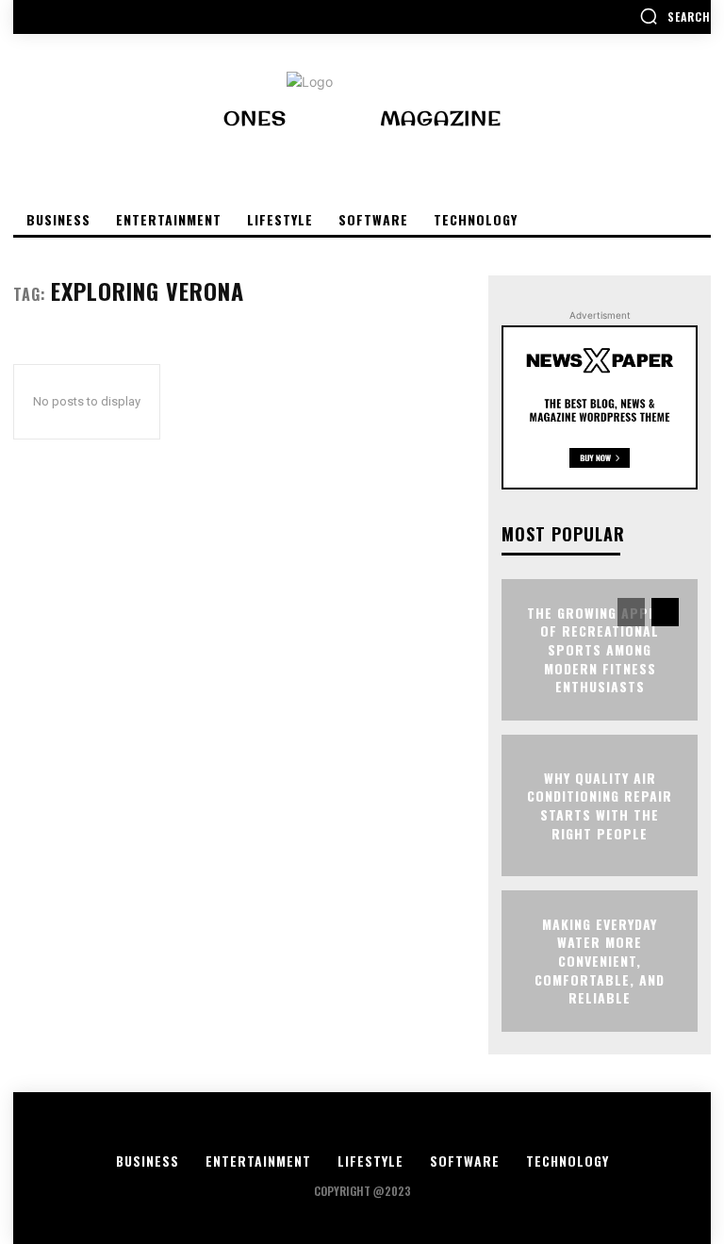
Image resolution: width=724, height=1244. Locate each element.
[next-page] (665, 612)
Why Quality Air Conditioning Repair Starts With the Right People (599, 805)
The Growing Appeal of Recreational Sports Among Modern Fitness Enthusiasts (599, 649)
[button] (675, 16)
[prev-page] (631, 612)
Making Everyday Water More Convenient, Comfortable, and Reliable (600, 960)
